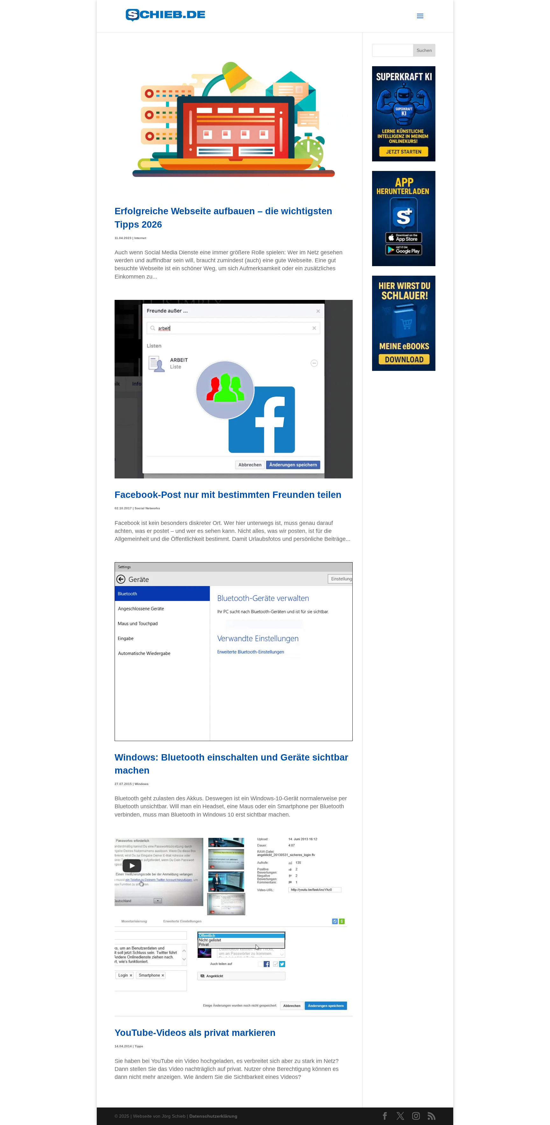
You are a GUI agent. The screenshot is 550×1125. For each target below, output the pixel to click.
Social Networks (147, 508)
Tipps (139, 1046)
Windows (142, 784)
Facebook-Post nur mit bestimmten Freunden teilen (228, 494)
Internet (140, 238)
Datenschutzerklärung (213, 1116)
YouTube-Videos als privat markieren (195, 1032)
